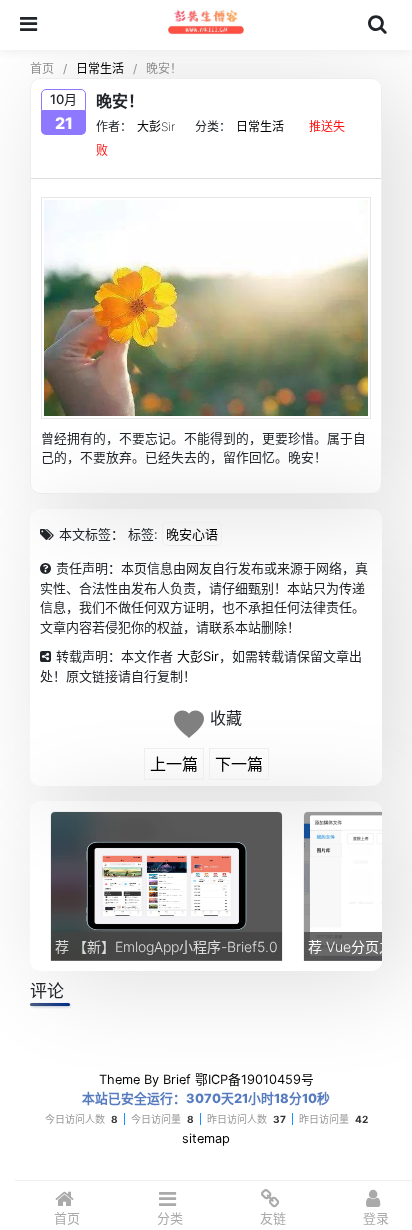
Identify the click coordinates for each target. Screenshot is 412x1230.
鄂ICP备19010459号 (254, 1079)
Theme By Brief (145, 1079)
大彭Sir (156, 126)
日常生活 (100, 68)
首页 (42, 68)
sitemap (206, 1138)
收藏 (226, 718)
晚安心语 (192, 534)
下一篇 (239, 764)
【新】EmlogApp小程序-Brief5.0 (166, 946)
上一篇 (174, 764)
